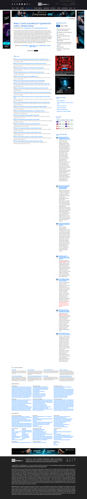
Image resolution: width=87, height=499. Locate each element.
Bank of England (25, 45)
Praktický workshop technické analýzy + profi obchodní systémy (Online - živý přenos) (64, 402)
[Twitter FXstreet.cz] (14, 4)
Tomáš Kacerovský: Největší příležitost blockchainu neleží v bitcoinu (22, 389)
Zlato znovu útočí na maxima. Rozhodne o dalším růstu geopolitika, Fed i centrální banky (22, 403)
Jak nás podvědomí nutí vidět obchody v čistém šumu (20, 405)
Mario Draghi (24, 429)
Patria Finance (56, 444)
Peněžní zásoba (42, 45)
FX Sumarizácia (61, 34)
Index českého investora (25, 436)
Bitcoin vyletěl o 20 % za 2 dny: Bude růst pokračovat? (20, 402)
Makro (34, 46)
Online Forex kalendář (61, 107)
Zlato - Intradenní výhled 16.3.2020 (38, 430)
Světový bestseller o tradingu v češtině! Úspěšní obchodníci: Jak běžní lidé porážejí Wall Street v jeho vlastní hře (22, 442)
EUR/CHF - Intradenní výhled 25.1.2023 (38, 435)
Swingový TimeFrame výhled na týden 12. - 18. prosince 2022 (42, 416)
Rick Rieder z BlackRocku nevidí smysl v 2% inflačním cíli (62, 431)
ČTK (41, 494)
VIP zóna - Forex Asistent (63, 369)
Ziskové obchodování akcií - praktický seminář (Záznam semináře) (64, 224)
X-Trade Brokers (27, 28)
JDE (22, 439)
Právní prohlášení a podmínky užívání (57, 465)
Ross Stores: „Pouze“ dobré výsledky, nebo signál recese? (42, 406)
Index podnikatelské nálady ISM (27, 431)
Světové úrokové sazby (61, 105)
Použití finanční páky (25, 435)
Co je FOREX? (14, 369)
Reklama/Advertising (31, 466)
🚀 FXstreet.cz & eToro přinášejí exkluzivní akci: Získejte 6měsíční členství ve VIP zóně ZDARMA (22, 391)
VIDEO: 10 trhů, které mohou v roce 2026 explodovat (62, 416)
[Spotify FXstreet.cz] (24, 4)
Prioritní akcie (14, 435)
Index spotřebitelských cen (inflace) (17, 436)
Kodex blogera (72, 465)
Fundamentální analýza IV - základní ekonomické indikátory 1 (63, 418)
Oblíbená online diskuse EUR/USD (64, 111)
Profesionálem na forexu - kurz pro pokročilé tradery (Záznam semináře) (64, 279)
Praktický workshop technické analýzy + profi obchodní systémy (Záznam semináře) (64, 257)
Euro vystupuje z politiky (15, 422)
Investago (55, 430)
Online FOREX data (61, 100)
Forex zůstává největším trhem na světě (60, 422)
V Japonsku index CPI (36, 392)
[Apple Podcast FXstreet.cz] (27, 4)
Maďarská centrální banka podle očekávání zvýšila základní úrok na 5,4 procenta (43, 438)
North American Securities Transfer (27, 430)
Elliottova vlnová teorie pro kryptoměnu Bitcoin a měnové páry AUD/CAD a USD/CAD (43, 418)
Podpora (13, 430)
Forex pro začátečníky (31, 369)
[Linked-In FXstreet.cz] (19, 4)
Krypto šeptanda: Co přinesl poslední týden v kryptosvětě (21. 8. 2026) (22, 406)
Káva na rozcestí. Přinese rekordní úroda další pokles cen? (21, 397)
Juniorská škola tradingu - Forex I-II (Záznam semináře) (64, 334)
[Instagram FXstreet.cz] (17, 4)
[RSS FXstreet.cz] (29, 4)
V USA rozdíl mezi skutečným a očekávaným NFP (40, 389)
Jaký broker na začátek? (57, 438)
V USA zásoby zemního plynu (37, 397)
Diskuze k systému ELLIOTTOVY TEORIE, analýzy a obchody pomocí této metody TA (64, 436)
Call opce (13, 438)
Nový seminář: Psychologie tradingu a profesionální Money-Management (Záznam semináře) (64, 187)
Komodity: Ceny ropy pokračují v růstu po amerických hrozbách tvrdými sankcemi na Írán (64, 390)
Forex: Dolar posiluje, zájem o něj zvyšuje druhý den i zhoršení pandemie (43, 436)
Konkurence (24, 438)
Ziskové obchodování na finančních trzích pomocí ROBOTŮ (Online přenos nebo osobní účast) (64, 403)
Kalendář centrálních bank (62, 109)
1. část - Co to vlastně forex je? (48, 369)
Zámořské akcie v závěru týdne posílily (39, 403)
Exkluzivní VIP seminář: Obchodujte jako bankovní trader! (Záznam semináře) (64, 310)
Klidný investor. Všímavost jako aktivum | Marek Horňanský (63, 437)
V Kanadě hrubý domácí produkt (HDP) (38, 391)
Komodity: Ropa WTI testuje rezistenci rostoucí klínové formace (42, 437)
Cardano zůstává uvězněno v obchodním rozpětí (19, 418)
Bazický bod (32, 45)
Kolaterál (13, 429)
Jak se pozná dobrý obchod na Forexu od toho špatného (41, 423)
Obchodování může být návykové (59, 425)
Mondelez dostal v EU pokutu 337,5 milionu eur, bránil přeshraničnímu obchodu (22, 417)
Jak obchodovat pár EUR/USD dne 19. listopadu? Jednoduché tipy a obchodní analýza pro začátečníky (22, 426)
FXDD (54, 443)
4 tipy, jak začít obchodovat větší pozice (60, 417)
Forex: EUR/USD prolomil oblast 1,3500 (39, 429)
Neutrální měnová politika (16, 437)
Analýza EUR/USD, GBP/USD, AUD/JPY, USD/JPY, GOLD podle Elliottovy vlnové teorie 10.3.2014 (43, 422)
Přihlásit (73, 3)
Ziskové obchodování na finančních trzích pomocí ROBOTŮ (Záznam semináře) (64, 138)
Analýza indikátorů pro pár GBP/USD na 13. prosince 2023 (20, 416)
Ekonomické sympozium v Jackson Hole (39, 393)
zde (16, 493)
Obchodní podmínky (22, 466)
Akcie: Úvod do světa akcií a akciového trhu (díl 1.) (61, 424)
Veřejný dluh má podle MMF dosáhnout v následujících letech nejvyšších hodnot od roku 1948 (22, 423)
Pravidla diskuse (15, 466)
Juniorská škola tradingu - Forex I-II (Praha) (39, 442)
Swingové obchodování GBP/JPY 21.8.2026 (60, 397)
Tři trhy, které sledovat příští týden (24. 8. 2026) (40, 405)
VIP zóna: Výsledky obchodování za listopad (61, 426)
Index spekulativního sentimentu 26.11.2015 (39, 431)
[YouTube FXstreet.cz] (22, 4)
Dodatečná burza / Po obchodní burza (17, 439)
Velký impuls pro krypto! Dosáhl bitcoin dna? (18, 404)
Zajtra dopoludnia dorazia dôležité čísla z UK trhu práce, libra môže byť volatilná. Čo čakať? (22, 425)
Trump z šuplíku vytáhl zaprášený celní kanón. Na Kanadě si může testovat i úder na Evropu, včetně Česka (43, 402)
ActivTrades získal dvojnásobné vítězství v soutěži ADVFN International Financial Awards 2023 (22, 424)
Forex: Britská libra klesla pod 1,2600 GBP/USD (40, 439)
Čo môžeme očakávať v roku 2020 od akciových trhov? (62, 435)
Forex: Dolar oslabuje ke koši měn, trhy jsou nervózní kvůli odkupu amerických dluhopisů (64, 391)
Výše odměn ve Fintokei (25, 437)
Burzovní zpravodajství (39, 28)
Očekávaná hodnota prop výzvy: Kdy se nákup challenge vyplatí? (21, 392)
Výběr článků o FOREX (42, 466)
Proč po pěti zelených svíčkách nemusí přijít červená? (62, 439)
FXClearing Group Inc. (57, 442)
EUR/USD (55, 429)
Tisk (46, 28)
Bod (37, 45)
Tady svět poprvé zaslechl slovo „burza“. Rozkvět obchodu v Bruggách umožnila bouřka (22, 390)
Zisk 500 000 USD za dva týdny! (58, 423)
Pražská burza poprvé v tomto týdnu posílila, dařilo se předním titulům (64, 393)
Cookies (67, 465)
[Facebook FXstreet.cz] (12, 4)
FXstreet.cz (24, 465)
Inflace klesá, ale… (35, 417)
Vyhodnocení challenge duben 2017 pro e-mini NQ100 (41, 424)
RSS (36, 466)
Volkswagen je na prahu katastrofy (65, 32)
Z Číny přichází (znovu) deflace (37, 426)
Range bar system (35, 425)
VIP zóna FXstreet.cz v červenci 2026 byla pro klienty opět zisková (22, 393)
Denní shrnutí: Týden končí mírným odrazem (39, 404)
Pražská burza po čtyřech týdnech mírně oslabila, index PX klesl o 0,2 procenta (64, 44)
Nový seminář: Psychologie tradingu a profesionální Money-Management (64, 406)
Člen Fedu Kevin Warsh (36, 390)
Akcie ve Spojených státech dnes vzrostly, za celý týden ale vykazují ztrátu (64, 389)
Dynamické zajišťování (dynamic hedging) (17, 431)
